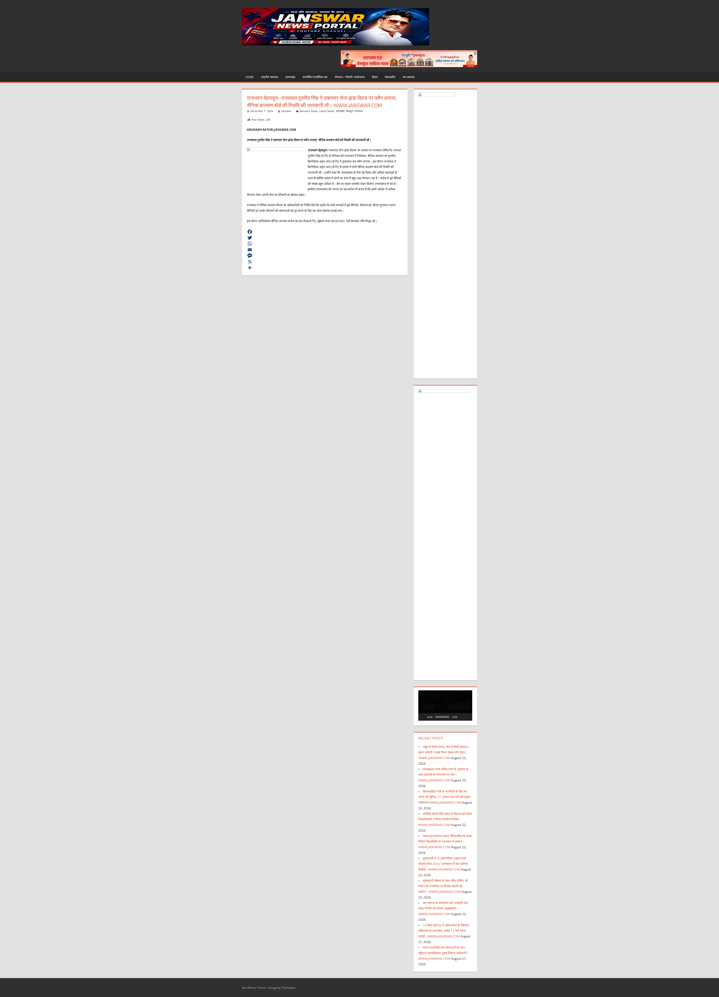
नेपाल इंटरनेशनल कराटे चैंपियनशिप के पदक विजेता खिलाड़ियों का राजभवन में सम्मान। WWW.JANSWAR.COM (445, 841)
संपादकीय (390, 77)
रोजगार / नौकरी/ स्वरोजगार (350, 77)
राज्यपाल (359, 111)
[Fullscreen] (467, 717)
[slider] (442, 717)
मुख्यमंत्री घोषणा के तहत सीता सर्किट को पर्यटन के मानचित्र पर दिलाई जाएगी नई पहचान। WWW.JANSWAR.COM (443, 886)
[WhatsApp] (325, 244)
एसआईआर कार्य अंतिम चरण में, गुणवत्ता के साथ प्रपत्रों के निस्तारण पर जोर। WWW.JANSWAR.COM (443, 775)
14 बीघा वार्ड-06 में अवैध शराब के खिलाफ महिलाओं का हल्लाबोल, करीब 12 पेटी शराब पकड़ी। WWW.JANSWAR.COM (443, 931)
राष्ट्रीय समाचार (269, 77)
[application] (445, 705)
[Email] (325, 250)
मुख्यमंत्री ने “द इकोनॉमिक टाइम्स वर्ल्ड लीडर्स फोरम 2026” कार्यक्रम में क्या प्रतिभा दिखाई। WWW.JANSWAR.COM (443, 864)
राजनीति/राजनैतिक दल (314, 77)
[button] (445, 705)
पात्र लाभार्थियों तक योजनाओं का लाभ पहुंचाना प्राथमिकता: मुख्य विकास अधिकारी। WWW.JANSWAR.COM (443, 953)
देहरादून (349, 111)
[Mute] (461, 717)
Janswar (286, 111)
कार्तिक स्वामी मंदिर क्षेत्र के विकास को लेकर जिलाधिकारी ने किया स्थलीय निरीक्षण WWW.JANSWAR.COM (445, 819)
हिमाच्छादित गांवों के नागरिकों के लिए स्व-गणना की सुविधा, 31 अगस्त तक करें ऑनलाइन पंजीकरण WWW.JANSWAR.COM (444, 797)
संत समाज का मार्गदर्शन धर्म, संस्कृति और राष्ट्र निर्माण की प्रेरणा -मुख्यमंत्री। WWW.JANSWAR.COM (443, 908)
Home (249, 77)
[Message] (325, 256)
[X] (325, 262)
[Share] (325, 268)
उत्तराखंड (290, 77)
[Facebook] (325, 232)
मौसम (375, 77)
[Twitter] (325, 238)
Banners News (309, 111)
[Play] (423, 717)
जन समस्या (409, 77)
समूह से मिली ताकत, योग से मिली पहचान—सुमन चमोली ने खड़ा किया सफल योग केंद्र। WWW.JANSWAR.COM (444, 752)
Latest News (326, 111)
